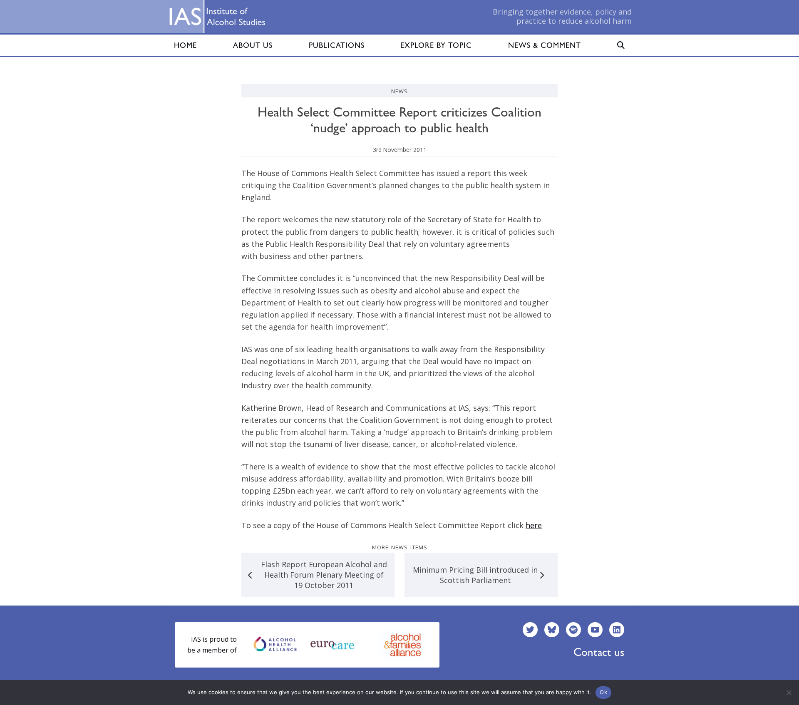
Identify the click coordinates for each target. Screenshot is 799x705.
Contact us (598, 651)
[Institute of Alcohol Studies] (217, 16)
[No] (788, 692)
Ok (603, 692)
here (534, 525)
